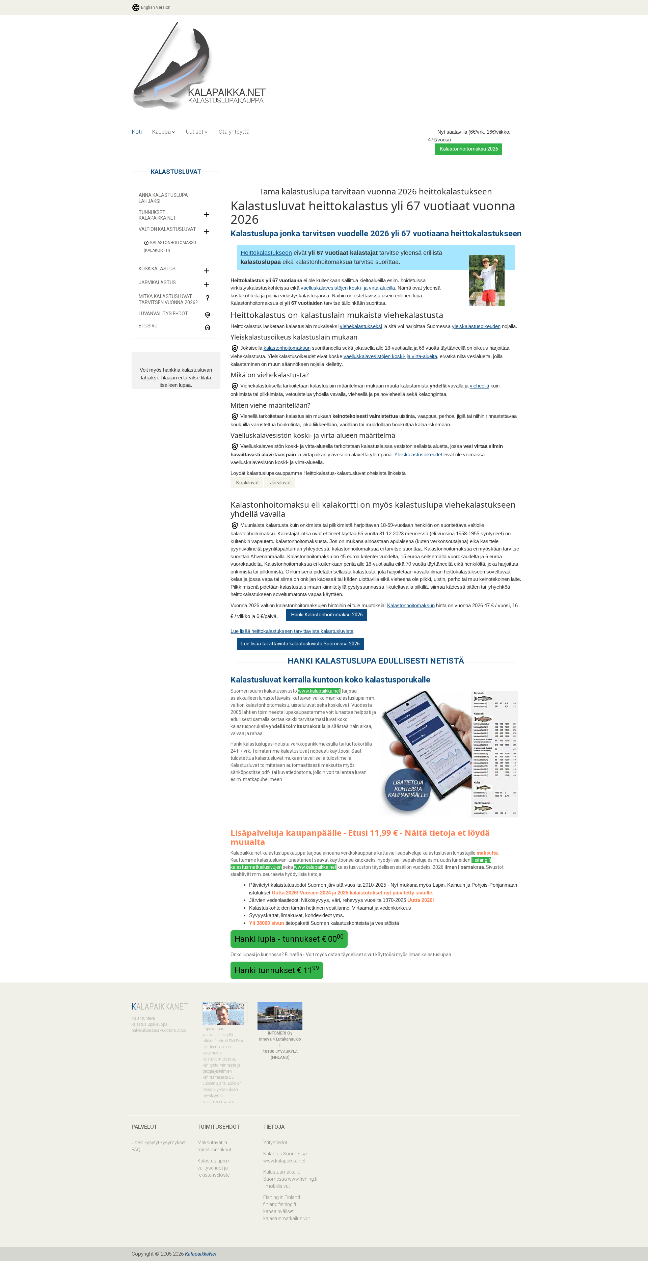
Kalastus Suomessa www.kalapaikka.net (285, 1157)
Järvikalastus (157, 282)
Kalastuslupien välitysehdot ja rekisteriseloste (213, 1168)
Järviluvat (280, 483)
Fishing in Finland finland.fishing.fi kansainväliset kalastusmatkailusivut (286, 1208)
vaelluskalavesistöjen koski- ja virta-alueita (390, 356)
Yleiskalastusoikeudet (418, 454)
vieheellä (479, 386)
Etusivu (148, 325)
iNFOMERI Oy (280, 1033)
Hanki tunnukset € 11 (277, 969)
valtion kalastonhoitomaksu (260, 705)
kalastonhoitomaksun (287, 348)
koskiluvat (338, 705)
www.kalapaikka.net (319, 691)
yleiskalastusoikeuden (476, 326)
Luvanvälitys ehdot (163, 313)
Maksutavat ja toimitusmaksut (214, 1146)
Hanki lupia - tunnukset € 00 (289, 938)
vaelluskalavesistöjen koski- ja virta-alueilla (348, 288)
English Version (155, 7)
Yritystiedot (275, 1142)
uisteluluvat (303, 705)
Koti (137, 131)
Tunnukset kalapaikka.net (157, 215)
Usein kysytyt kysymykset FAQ (159, 1146)
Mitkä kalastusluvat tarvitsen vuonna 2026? (168, 299)
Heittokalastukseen (266, 252)
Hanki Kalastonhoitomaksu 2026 (326, 615)
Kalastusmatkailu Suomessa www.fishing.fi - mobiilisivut (290, 1179)
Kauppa (161, 131)
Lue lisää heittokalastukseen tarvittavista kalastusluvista (292, 631)
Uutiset (195, 131)
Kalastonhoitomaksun (411, 605)
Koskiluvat (247, 483)
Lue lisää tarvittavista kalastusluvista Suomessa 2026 (300, 644)
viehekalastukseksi (361, 326)
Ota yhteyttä (234, 131)
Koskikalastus (157, 268)
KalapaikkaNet (201, 1254)
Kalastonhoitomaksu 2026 (468, 149)
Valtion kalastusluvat (167, 229)
